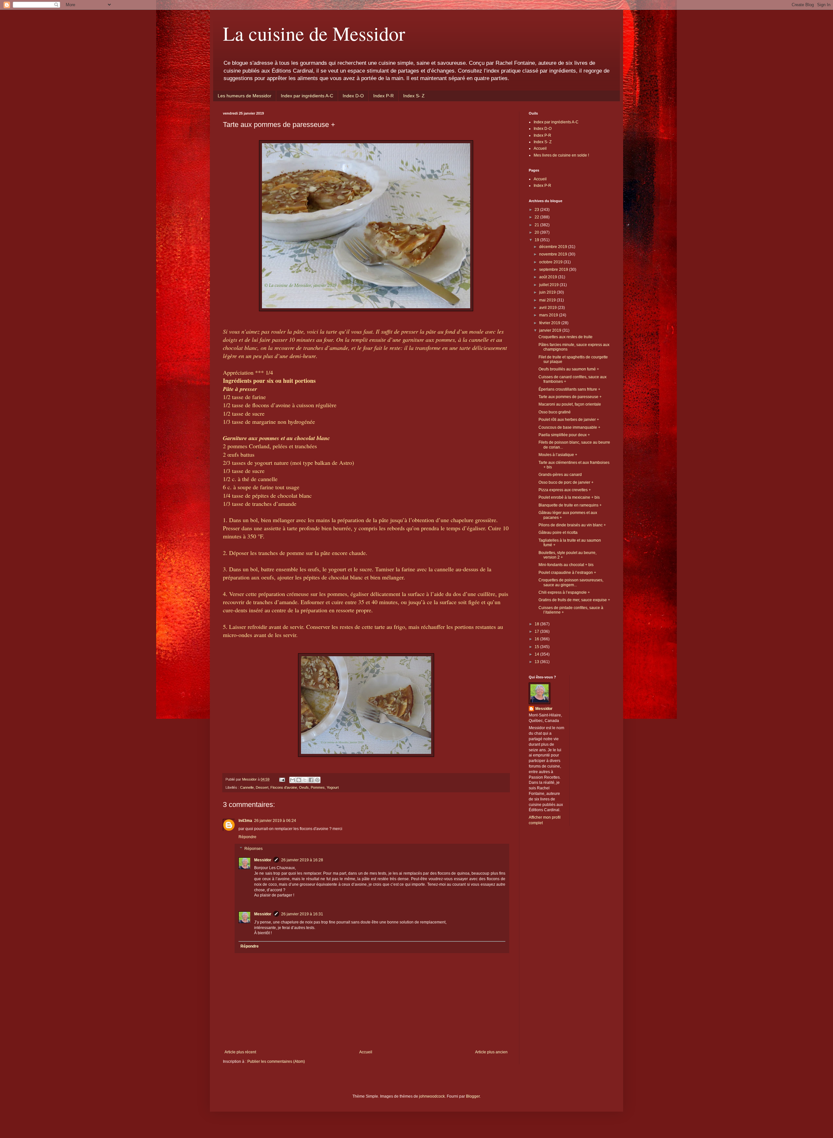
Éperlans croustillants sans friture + (569, 389)
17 (537, 631)
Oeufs (304, 787)
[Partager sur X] (305, 780)
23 (537, 209)
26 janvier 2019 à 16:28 (302, 860)
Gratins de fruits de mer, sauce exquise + (574, 600)
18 (537, 624)
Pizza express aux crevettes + (565, 490)
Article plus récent (240, 1052)
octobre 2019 (551, 262)
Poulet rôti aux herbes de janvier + (569, 419)
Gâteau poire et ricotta (558, 532)
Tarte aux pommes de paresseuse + (570, 397)
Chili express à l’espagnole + (564, 592)
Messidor (262, 860)
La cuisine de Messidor (314, 33)
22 (537, 217)
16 (537, 639)
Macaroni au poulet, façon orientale (570, 404)
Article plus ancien (491, 1052)
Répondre (247, 837)
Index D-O (353, 95)
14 (537, 654)
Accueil (365, 1052)
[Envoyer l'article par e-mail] (282, 779)
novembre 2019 (553, 254)
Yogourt (333, 787)
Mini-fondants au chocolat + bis (566, 564)
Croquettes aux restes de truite (566, 337)
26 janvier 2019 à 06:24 (275, 820)
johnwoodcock (432, 1096)
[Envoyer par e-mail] (292, 780)
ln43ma (245, 820)
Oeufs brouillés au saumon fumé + (569, 369)
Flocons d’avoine (283, 787)
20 (537, 232)
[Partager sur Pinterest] (317, 780)
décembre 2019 (553, 246)
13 (537, 661)
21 (537, 225)
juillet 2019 (549, 285)
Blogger (473, 1096)
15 (537, 647)
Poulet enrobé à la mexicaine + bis (569, 497)
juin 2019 (548, 292)
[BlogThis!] (298, 780)
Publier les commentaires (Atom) (276, 1061)
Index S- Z (414, 95)
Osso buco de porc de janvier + (566, 482)
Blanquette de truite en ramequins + (570, 505)
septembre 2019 (554, 269)
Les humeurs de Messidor (244, 95)
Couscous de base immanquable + (569, 427)
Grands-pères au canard (560, 474)
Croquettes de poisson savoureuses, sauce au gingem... (571, 582)
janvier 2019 (550, 330)
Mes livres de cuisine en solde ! (561, 155)
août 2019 (548, 277)
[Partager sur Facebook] (311, 780)
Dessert (262, 787)
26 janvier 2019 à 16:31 (302, 914)
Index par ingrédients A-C (307, 95)
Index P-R (383, 95)
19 (537, 240)
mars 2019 (549, 315)
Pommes (318, 787)
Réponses (253, 848)
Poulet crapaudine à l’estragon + (567, 572)
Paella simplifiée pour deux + (564, 435)
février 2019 (550, 323)
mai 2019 (548, 300)
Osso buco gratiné (555, 412)
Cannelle (247, 787)
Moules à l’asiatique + (558, 454)
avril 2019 (548, 307)
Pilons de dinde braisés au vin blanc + (572, 525)
